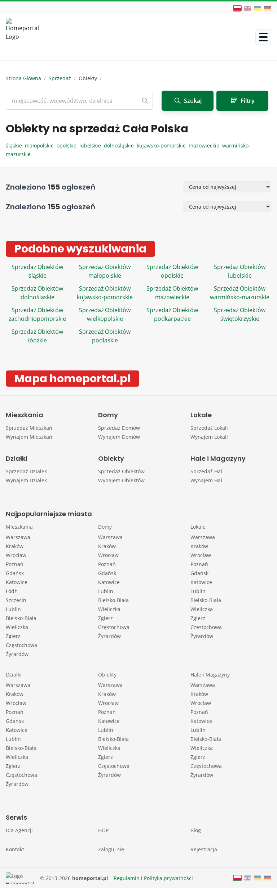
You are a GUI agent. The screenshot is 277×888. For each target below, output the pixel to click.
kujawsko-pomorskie (163, 145)
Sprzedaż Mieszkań (29, 427)
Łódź (11, 591)
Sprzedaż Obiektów (121, 471)
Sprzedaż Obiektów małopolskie (105, 271)
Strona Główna (23, 78)
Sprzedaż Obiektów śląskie (37, 271)
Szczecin (16, 600)
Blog (195, 830)
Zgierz (13, 636)
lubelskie (91, 145)
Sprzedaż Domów (119, 427)
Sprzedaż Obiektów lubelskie (239, 271)
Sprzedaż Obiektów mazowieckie (172, 292)
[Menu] (263, 37)
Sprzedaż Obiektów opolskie (172, 271)
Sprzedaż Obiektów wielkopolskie (105, 314)
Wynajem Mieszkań (29, 436)
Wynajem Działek (26, 480)
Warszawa (18, 537)
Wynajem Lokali (209, 436)
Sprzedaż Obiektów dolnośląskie (37, 292)
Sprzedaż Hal (206, 471)
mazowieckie (205, 145)
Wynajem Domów (119, 436)
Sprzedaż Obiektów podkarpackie (172, 314)
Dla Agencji (19, 830)
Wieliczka (17, 627)
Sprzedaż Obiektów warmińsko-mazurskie (239, 292)
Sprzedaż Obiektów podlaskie (105, 336)
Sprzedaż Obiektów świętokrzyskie (239, 314)
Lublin (13, 609)
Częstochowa (21, 645)
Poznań (14, 564)
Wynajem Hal (206, 480)
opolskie (68, 145)
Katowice (16, 582)
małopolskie (41, 145)
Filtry (248, 101)
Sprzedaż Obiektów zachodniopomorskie (37, 314)
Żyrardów (17, 654)
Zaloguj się (111, 849)
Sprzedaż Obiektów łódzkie (37, 336)
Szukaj (193, 101)
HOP (103, 830)
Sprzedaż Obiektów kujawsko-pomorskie (105, 292)
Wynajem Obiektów (121, 480)
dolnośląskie (120, 145)
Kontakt (15, 849)
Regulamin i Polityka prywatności (153, 878)
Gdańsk (15, 573)
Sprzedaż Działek (26, 471)
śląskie (15, 145)
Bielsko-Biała (21, 618)
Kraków (14, 546)
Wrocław (16, 555)
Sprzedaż (60, 78)
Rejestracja (203, 849)
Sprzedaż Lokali (209, 427)
